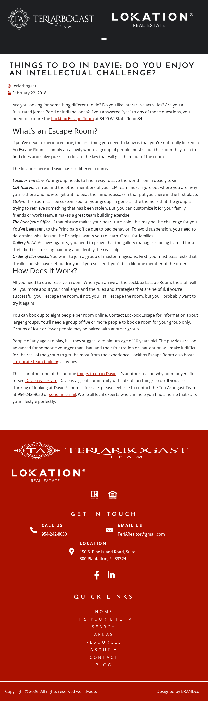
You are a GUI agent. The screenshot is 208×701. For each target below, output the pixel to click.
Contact (104, 657)
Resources (104, 642)
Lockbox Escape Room (72, 118)
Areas (104, 634)
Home (104, 611)
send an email (62, 394)
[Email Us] (109, 530)
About (100, 649)
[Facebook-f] (97, 575)
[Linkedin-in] (111, 575)
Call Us (52, 525)
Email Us (130, 525)
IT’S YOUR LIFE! (101, 619)
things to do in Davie (96, 373)
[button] (104, 39)
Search (104, 627)
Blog (104, 665)
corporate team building (36, 361)
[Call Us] (33, 530)
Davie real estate (41, 380)
